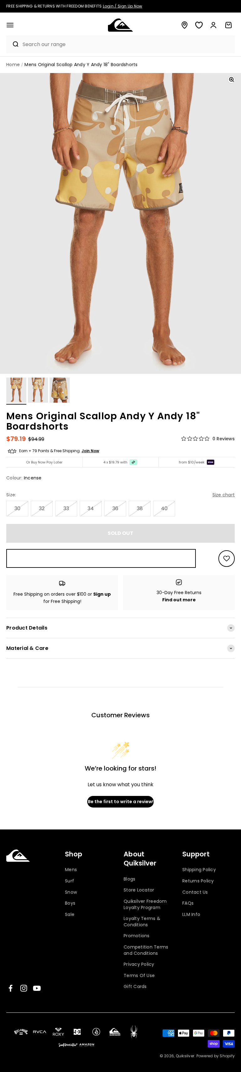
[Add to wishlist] (226, 558)
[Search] (12, 44)
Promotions (137, 936)
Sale (69, 914)
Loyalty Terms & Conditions (142, 921)
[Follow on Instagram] (23, 988)
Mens (71, 870)
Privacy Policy (139, 964)
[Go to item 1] (16, 391)
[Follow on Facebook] (10, 988)
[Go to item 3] (60, 391)
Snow (71, 892)
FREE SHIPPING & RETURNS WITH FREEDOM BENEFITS (74, 6)
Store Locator (139, 890)
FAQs (188, 903)
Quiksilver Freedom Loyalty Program (145, 904)
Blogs (129, 879)
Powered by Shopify (215, 1056)
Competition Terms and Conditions (146, 950)
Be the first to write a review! (120, 801)
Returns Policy (198, 881)
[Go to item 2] (38, 391)
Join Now (90, 450)
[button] (10, 25)
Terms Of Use (139, 975)
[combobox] (127, 44)
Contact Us (195, 892)
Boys (70, 903)
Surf (69, 881)
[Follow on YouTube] (37, 988)
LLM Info (191, 914)
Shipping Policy (199, 870)
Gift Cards (135, 986)
